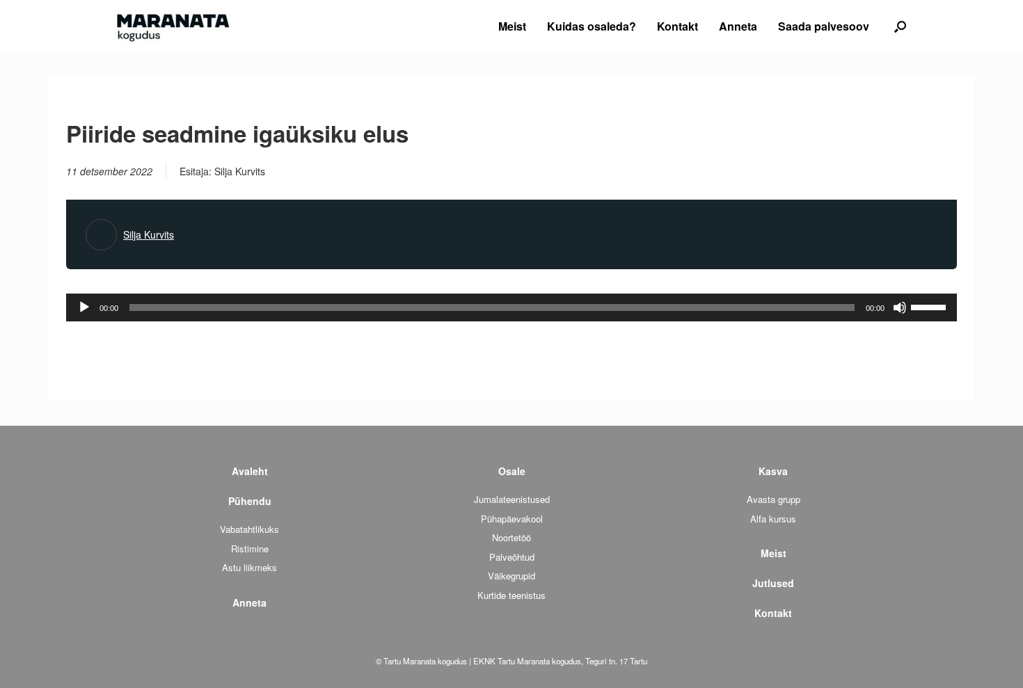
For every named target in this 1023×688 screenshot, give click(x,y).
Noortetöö (511, 537)
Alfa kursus (773, 518)
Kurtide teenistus (511, 595)
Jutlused (773, 583)
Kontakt (677, 26)
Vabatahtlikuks (249, 529)
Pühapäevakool (512, 518)
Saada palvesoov (823, 26)
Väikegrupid (511, 575)
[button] (900, 26)
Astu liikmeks (249, 567)
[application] (511, 307)
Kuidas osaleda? (591, 26)
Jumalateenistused (512, 499)
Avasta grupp (773, 499)
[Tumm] (900, 307)
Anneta (738, 26)
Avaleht (250, 471)
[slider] (930, 306)
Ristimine (250, 548)
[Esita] (84, 307)
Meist (512, 26)
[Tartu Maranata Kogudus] (171, 26)
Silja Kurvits (148, 234)
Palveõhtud (511, 556)
